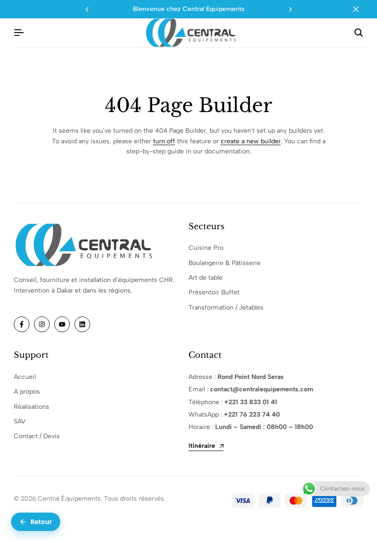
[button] (290, 9)
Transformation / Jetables (225, 307)
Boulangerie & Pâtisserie (224, 263)
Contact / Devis (37, 436)
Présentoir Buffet (214, 292)
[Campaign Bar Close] (360, 9)
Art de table (205, 278)
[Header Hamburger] (19, 33)
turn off (164, 141)
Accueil (25, 377)
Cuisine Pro (205, 248)
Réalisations (31, 407)
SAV (19, 421)
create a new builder (251, 141)
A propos (27, 391)
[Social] (21, 324)
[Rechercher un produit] (359, 33)
